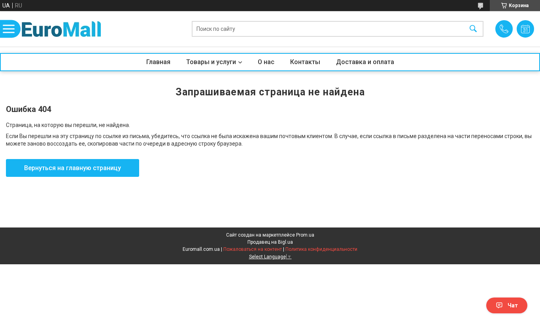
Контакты (305, 62)
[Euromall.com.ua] (61, 29)
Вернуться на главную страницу (72, 168)
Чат (513, 305)
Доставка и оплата (365, 62)
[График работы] (525, 29)
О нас (266, 62)
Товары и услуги (211, 62)
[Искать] (473, 29)
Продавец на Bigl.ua (270, 242)
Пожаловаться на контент (252, 249)
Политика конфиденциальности (321, 249)
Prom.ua (305, 235)
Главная (158, 62)
